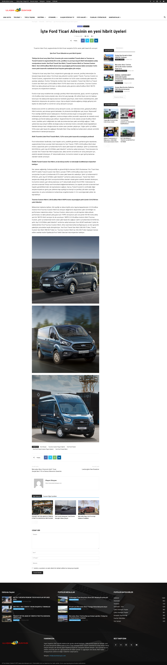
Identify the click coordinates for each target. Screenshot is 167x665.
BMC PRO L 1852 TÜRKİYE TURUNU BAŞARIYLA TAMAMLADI (31, 607)
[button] (164, 17)
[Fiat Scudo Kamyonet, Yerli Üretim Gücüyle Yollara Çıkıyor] (65, 507)
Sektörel (40, 17)
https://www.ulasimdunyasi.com (53, 483)
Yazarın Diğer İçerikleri (50, 496)
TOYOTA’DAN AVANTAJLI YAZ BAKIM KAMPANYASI (127, 121)
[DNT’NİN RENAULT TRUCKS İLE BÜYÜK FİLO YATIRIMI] (128, 132)
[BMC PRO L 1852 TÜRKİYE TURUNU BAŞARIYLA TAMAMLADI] (7, 609)
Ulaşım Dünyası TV (67, 17)
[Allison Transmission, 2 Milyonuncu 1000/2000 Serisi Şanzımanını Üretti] (111, 132)
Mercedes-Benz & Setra (121, 70)
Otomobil (52, 17)
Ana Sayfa (7, 17)
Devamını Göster (118, 97)
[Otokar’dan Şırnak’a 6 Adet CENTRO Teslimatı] (108, 57)
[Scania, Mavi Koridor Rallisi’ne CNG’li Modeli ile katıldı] (108, 89)
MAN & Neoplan (17, 601)
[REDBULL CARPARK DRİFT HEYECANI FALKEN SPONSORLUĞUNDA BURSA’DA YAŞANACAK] (108, 77)
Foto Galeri (81, 17)
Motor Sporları (119, 83)
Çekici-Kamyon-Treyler (126, 136)
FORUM (54, 1)
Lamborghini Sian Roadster (90, 469)
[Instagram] (157, 1)
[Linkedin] (96, 40)
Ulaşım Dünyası (51, 480)
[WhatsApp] (92, 40)
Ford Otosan (43, 447)
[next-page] (36, 522)
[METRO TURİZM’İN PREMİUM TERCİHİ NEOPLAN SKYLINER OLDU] (7, 600)
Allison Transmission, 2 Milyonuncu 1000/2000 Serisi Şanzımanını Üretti (111, 140)
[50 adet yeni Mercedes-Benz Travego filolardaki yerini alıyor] (63, 609)
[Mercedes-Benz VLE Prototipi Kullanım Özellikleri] (88, 507)
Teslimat (17, 17)
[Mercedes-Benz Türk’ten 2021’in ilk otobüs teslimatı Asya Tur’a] (108, 67)
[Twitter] (160, 1)
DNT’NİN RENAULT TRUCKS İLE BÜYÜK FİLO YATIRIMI (128, 140)
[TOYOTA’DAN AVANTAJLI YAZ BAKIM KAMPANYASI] (128, 114)
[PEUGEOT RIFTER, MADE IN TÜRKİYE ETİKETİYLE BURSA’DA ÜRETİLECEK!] (42, 507)
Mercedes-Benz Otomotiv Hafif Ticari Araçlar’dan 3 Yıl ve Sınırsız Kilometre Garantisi (46, 470)
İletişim (42, 1)
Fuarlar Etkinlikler (74, 599)
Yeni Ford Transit (71, 447)
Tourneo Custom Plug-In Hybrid (57, 447)
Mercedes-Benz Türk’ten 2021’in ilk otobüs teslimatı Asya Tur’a (123, 66)
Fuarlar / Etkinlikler (98, 17)
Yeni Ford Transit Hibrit (61, 449)
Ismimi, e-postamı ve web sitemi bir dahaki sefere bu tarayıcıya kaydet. (56, 568)
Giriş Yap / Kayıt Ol (23, 1)
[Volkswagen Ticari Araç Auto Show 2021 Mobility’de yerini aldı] (63, 600)
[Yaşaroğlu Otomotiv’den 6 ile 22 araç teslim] (111, 114)
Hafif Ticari (49, 21)
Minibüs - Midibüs (120, 59)
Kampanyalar (114, 17)
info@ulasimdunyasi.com (57, 656)
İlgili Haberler (37, 496)
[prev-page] (33, 522)
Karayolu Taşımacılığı (19, 609)
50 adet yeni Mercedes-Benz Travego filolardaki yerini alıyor (88, 607)
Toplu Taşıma (30, 17)
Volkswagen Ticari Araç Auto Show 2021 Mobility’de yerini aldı (88, 597)
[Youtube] (163, 1)
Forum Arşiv (34, 1)
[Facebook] (150, 1)
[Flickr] (153, 1)
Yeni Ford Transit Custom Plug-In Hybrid (43, 449)
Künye (48, 1)
